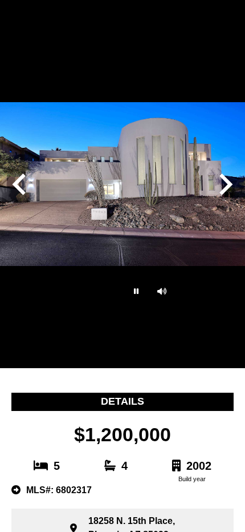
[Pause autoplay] (135, 291)
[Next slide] (224, 184)
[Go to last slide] (20, 184)
